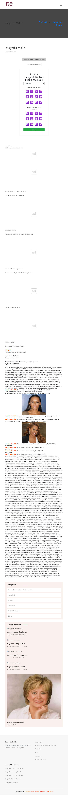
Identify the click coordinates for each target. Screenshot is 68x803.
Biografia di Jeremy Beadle (13, 772)
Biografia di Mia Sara (11, 782)
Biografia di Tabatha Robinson (14, 775)
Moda (10, 616)
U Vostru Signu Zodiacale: (34, 87)
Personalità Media (11, 51)
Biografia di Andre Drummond (14, 768)
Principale (43, 22)
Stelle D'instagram (14, 611)
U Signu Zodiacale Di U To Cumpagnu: (34, 108)
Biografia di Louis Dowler (12, 779)
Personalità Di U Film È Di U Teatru (20, 590)
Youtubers (11, 606)
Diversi (10, 600)
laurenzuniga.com (29, 791)
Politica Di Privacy (40, 791)
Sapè (34, 130)
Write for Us (49, 791)
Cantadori (11, 595)
